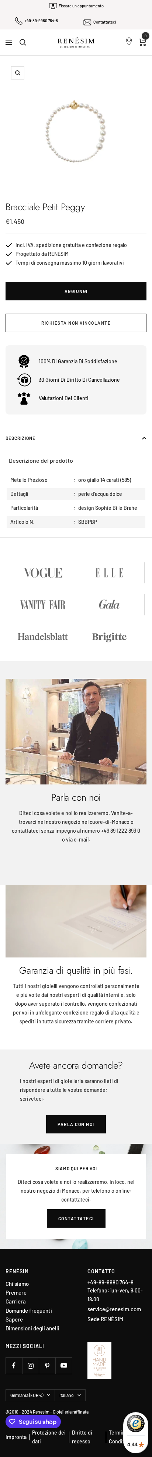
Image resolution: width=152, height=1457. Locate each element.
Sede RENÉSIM (105, 1319)
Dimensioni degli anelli (32, 1328)
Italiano (66, 1395)
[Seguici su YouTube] (63, 1365)
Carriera (16, 1301)
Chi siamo (17, 1284)
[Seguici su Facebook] (14, 1365)
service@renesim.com (114, 1309)
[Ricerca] (23, 42)
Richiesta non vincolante (76, 322)
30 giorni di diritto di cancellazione (79, 380)
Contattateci (104, 22)
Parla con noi (76, 1124)
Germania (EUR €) (26, 1395)
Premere (16, 1292)
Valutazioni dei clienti (64, 398)
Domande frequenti (29, 1310)
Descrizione (20, 438)
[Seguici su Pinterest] (47, 1365)
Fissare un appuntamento (81, 5)
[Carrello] (142, 42)
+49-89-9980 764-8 (41, 20)
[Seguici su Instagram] (30, 1365)
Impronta (16, 1437)
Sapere (14, 1319)
